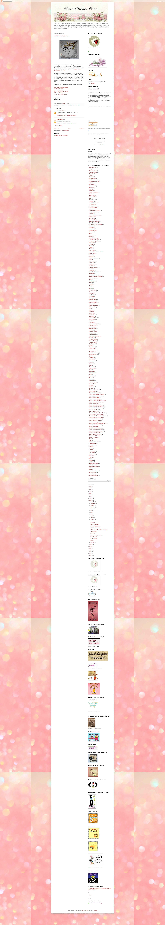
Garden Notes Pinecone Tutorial (95, 251)
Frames (90, 247)
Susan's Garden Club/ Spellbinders (96, 406)
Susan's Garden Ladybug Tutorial (96, 417)
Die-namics (91, 227)
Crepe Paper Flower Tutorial (95, 215)
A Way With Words (60, 104)
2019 (90, 494)
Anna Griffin (91, 176)
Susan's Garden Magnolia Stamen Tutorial (97, 423)
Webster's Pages (92, 472)
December (92, 501)
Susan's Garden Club (93, 403)
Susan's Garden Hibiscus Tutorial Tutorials (97, 415)
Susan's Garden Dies (93, 409)
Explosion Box (92, 242)
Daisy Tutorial (92, 218)
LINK (64, 70)
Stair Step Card (92, 383)
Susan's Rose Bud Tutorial (94, 435)
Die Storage (91, 225)
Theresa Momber (92, 443)
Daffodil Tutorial (92, 216)
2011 (90, 551)
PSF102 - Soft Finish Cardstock (60, 94)
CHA (90, 198)
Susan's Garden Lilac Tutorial (95, 418)
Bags (90, 182)
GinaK (90, 259)
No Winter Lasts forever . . (62, 36)
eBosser (90, 236)
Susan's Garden (77, 104)
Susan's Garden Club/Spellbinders (96, 408)
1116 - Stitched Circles (58, 90)
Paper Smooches (92, 334)
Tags (90, 440)
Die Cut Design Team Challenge (95, 224)
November (92, 503)
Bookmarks (91, 190)
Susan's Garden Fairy (93, 411)
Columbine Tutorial (93, 207)
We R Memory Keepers (94, 470)
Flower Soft (91, 244)
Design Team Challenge (94, 221)
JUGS (90, 285)
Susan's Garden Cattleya (94, 397)
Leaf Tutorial (91, 294)
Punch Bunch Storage (93, 353)
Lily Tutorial (91, 296)
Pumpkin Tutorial (92, 351)
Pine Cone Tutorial (93, 339)
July (91, 510)
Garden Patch (92, 253)
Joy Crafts (91, 284)
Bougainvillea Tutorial (93, 192)
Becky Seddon (92, 184)
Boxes (90, 193)
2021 (90, 491)
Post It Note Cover (93, 349)
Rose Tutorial (92, 359)
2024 (90, 486)
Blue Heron (92, 522)
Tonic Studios (92, 452)
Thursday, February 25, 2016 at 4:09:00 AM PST (67, 115)
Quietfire (91, 356)
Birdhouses (91, 187)
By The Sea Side (93, 538)
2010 (90, 553)
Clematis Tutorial (92, 204)
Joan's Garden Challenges (94, 274)
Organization (91, 322)
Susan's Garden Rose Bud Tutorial (96, 431)
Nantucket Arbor (93, 531)
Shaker (90, 369)
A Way (90, 169)
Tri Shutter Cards (92, 454)
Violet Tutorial (92, 467)
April (91, 515)
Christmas (91, 201)
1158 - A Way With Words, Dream (61, 91)
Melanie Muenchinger (93, 305)
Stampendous (92, 386)
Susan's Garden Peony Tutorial (95, 428)
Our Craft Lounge (92, 325)
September (92, 507)
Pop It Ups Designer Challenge (96, 534)
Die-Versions (91, 228)
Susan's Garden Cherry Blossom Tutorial (97, 400)
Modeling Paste (92, 314)
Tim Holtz (91, 446)
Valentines (91, 461)
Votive (90, 469)
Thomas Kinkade (92, 444)
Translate (92, 83)
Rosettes (91, 362)
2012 (90, 549)
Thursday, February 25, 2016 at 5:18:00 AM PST (67, 122)
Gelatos (90, 254)
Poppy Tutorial (92, 348)
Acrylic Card (91, 173)
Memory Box (91, 307)
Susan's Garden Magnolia (94, 421)
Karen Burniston (92, 290)
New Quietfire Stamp (94, 524)
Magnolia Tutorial (92, 299)
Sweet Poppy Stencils (93, 437)
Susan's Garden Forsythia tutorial (96, 414)
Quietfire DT (91, 357)
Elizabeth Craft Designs (69, 104)
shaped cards (92, 371)
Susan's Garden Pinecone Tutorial (96, 429)
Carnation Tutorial (92, 196)
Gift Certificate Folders (93, 258)
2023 (90, 487)
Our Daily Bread (92, 326)
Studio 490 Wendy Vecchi (94, 389)
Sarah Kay (91, 363)
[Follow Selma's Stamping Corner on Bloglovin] (93, 89)
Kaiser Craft (91, 288)
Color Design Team (93, 205)
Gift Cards (91, 256)
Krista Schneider (92, 291)
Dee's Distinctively (92, 219)
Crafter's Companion (93, 212)
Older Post (81, 128)
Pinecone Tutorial (92, 340)
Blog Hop (91, 189)
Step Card (91, 388)
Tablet (90, 438)
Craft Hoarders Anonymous (94, 210)
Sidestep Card (92, 376)
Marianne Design (92, 300)
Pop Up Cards (92, 343)
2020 (90, 493)
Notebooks (91, 320)
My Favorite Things (93, 317)
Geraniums (92, 533)
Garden (90, 248)
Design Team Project (93, 222)
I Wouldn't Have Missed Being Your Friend (98, 529)
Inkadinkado (91, 273)
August (92, 508)
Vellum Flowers (92, 464)
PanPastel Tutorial (93, 331)
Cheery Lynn (91, 199)
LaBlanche (91, 293)
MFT (90, 308)
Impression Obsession (93, 271)
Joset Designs (92, 280)
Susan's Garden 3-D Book (94, 392)
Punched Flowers (92, 354)
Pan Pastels (91, 330)
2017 (90, 498)
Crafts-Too (91, 213)
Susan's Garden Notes (93, 426)
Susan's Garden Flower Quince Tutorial (97, 412)
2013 (90, 548)
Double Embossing (93, 230)
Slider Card (91, 379)
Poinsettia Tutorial (92, 342)
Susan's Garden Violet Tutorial (95, 434)
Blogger (95, 910)
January (92, 542)
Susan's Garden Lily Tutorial (95, 420)
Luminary (91, 297)
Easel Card (91, 231)
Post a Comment (58, 125)
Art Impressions (92, 178)
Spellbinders (91, 380)
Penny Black (91, 337)
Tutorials (91, 460)
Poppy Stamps (92, 346)
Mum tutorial (91, 316)
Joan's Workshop (92, 277)
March (91, 517)
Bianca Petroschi (92, 186)
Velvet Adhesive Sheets (94, 466)
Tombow (91, 449)
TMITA (90, 447)
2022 (90, 489)
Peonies (92, 540)
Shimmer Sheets (92, 372)
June (91, 512)
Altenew (90, 175)
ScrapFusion (91, 366)
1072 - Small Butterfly (58, 92)
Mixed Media (91, 311)
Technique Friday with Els (94, 441)
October (92, 505)
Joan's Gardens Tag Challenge (95, 276)
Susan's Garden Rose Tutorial (95, 432)
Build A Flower (92, 195)
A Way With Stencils (93, 170)
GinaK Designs (92, 261)
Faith (91, 520)
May (91, 514)
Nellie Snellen (92, 319)
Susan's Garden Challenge (94, 399)
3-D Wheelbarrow (92, 167)
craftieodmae (59, 119)
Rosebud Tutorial (92, 360)
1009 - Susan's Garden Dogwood (61, 87)
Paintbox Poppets (92, 328)
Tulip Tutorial (91, 457)
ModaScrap (91, 313)
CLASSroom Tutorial (93, 202)
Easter (90, 233)
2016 (90, 500)
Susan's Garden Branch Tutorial (95, 395)
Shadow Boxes (92, 368)
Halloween (91, 265)
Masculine (91, 303)
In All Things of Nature (94, 527)
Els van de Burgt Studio (94, 241)
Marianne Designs (93, 302)
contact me (109, 160)
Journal (90, 282)
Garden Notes (92, 250)
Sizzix (90, 377)
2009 (90, 555)
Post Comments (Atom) (64, 130)
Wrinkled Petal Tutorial (93, 475)
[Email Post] (68, 103)
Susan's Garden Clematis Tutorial (96, 402)
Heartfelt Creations (93, 267)
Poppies (90, 345)
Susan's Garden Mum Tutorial (95, 425)
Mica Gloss (91, 310)
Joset (90, 279)
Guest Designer (92, 264)
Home (69, 128)
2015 (90, 544)
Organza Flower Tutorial (94, 323)
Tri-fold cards (91, 455)
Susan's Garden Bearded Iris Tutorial (96, 394)
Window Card (92, 474)
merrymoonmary (85, 910)
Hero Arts (91, 268)
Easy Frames (92, 235)
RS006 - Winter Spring (58, 88)
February (92, 519)
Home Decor (91, 270)
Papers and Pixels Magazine (95, 336)
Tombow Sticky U (92, 451)
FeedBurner (102, 144)
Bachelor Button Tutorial (94, 181)
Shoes (90, 374)
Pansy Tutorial (92, 333)
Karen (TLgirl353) (60, 110)
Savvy (90, 365)
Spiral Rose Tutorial (93, 382)
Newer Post (56, 128)
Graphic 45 (91, 262)
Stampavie (91, 385)
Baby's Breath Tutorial (93, 179)
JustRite (90, 287)
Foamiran (91, 245)
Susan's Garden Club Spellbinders (96, 405)
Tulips (90, 458)
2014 (90, 546)
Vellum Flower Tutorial (93, 463)
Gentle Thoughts (93, 536)
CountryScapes (92, 209)
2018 (90, 496)
